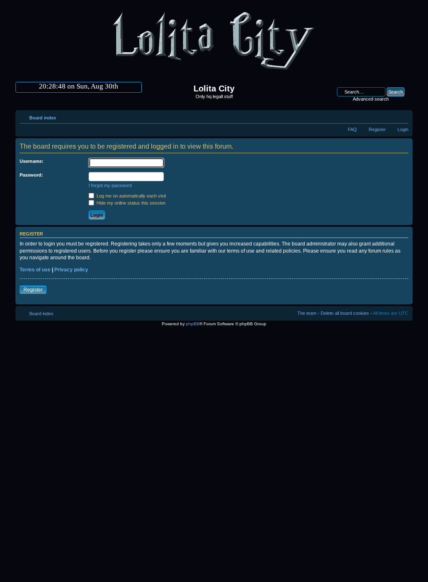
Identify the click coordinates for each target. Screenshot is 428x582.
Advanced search (371, 98)
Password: (31, 174)
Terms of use (35, 270)
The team (306, 313)
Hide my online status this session (130, 202)
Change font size (402, 116)
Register (377, 129)
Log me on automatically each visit (130, 195)
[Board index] (214, 73)
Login (402, 129)
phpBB (192, 323)
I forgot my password (110, 185)
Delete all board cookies (345, 313)
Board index (42, 117)
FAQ (352, 129)
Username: (31, 161)
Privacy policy (71, 270)
